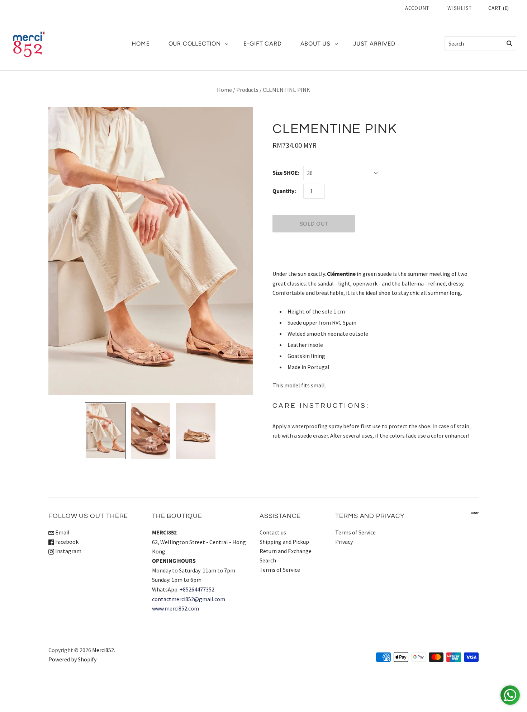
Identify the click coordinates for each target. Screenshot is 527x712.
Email (62, 532)
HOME (140, 43)
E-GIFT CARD (262, 43)
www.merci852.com (175, 608)
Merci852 (103, 650)
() (498, 8)
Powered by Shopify (72, 659)
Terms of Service (280, 569)
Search (268, 560)
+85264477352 (197, 589)
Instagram (67, 551)
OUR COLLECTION (194, 43)
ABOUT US (315, 43)
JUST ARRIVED (374, 43)
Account (417, 8)
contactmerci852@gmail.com (188, 599)
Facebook (66, 541)
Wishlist (459, 8)
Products (247, 89)
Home (224, 89)
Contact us (273, 532)
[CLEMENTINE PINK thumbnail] (105, 430)
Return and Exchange (286, 551)
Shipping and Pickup (284, 541)
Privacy (344, 541)
